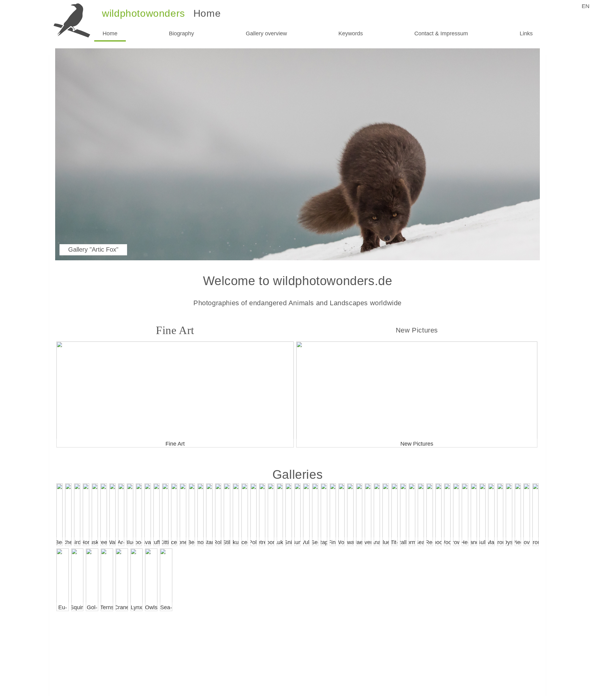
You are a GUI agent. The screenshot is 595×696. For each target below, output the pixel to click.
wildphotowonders (143, 13)
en (585, 6)
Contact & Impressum (441, 33)
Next (523, 156)
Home (110, 33)
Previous (71, 156)
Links (526, 33)
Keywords (350, 33)
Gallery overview (266, 33)
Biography (181, 33)
